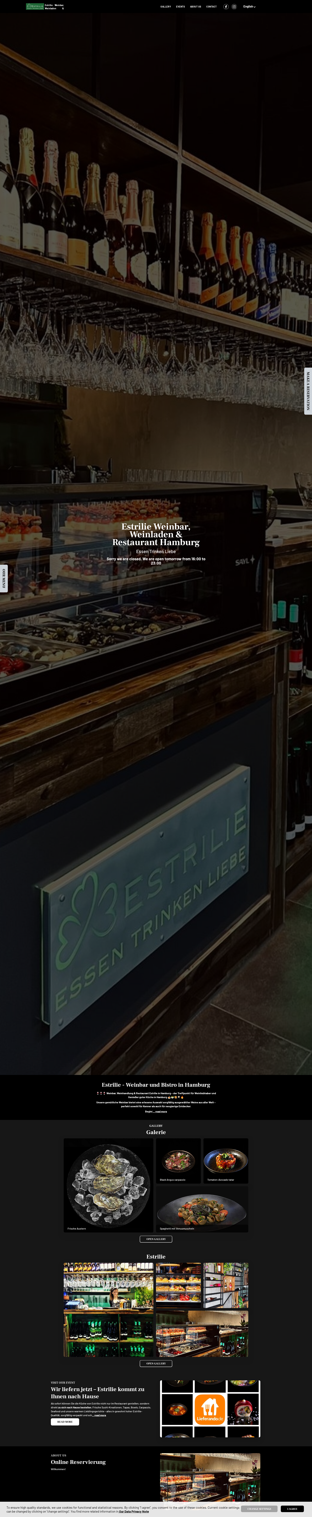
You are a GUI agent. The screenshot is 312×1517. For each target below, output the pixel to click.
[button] (249, 6)
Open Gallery (156, 1239)
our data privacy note (133, 1511)
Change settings (259, 1509)
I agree (292, 1509)
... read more (159, 1111)
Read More (65, 1422)
